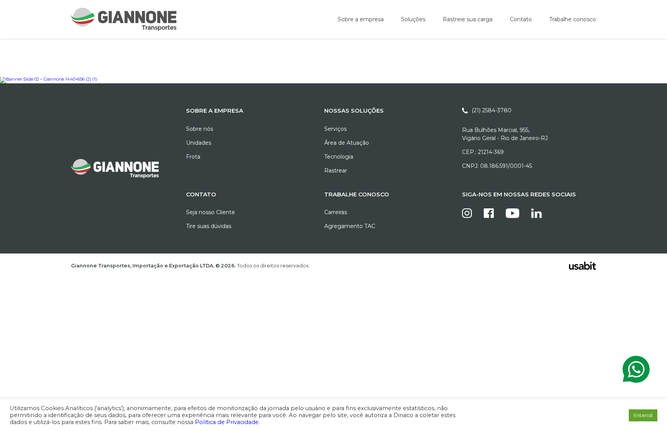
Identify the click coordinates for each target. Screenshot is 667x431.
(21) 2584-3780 (491, 110)
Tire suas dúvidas (208, 226)
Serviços (335, 128)
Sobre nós (199, 128)
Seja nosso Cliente (210, 212)
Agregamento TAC (349, 226)
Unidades (198, 142)
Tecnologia (338, 156)
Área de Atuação (346, 142)
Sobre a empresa (361, 19)
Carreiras (335, 212)
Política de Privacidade (227, 422)
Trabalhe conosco (572, 19)
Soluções (413, 19)
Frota (193, 156)
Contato (521, 19)
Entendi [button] (643, 415)
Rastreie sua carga (468, 19)
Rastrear (335, 170)
